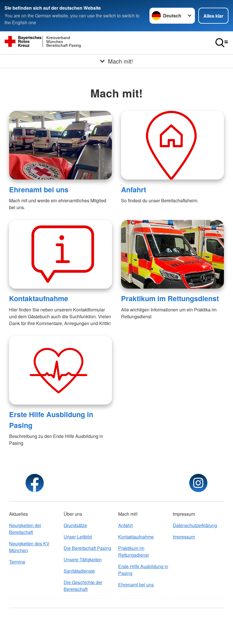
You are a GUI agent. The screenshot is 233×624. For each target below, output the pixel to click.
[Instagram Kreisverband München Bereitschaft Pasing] (198, 483)
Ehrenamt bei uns (38, 189)
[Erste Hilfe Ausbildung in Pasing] (60, 370)
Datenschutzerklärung (195, 525)
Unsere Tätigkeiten (83, 559)
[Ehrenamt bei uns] (60, 145)
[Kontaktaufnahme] (60, 254)
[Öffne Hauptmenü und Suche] (221, 43)
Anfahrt (133, 189)
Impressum (184, 536)
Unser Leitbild (78, 536)
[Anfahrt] (172, 145)
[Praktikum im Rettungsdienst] (172, 254)
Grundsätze (75, 525)
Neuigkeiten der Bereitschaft (25, 528)
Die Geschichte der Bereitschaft (83, 585)
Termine (17, 561)
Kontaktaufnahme (38, 298)
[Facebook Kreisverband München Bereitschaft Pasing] (35, 483)
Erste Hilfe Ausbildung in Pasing (143, 569)
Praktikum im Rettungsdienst (170, 298)
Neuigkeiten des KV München (29, 547)
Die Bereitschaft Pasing (87, 548)
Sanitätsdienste (79, 571)
